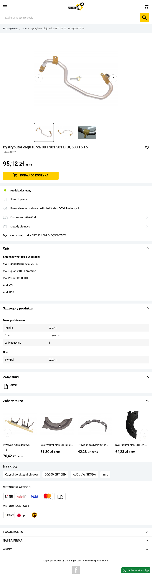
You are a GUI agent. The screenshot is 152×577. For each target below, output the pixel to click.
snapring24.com (73, 560)
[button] (76, 248)
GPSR (13, 385)
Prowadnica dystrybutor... (93, 444)
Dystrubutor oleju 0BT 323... (131, 444)
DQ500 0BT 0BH (55, 474)
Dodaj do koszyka (30, 175)
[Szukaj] (144, 17)
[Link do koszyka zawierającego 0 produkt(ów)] (146, 6)
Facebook (76, 570)
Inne (105, 474)
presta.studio (101, 560)
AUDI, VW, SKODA (84, 474)
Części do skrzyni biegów (21, 474)
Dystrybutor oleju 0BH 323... (56, 444)
